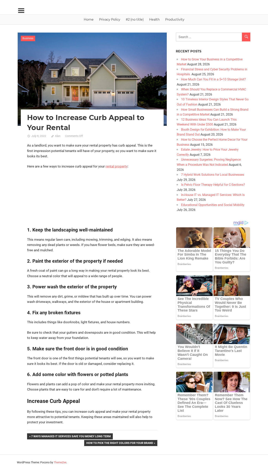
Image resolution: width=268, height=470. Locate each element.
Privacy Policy (109, 19)
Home (89, 19)
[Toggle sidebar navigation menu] (21, 11)
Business (27, 38)
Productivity (174, 19)
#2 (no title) (135, 19)
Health (154, 19)
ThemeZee (60, 462)
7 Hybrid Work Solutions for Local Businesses (212, 175)
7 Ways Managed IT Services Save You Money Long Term (71, 436)
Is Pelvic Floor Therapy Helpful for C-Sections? (213, 185)
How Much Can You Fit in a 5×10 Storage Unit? (213, 79)
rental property (117, 166)
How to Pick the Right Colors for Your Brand (119, 443)
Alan (57, 136)
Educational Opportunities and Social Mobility (212, 205)
